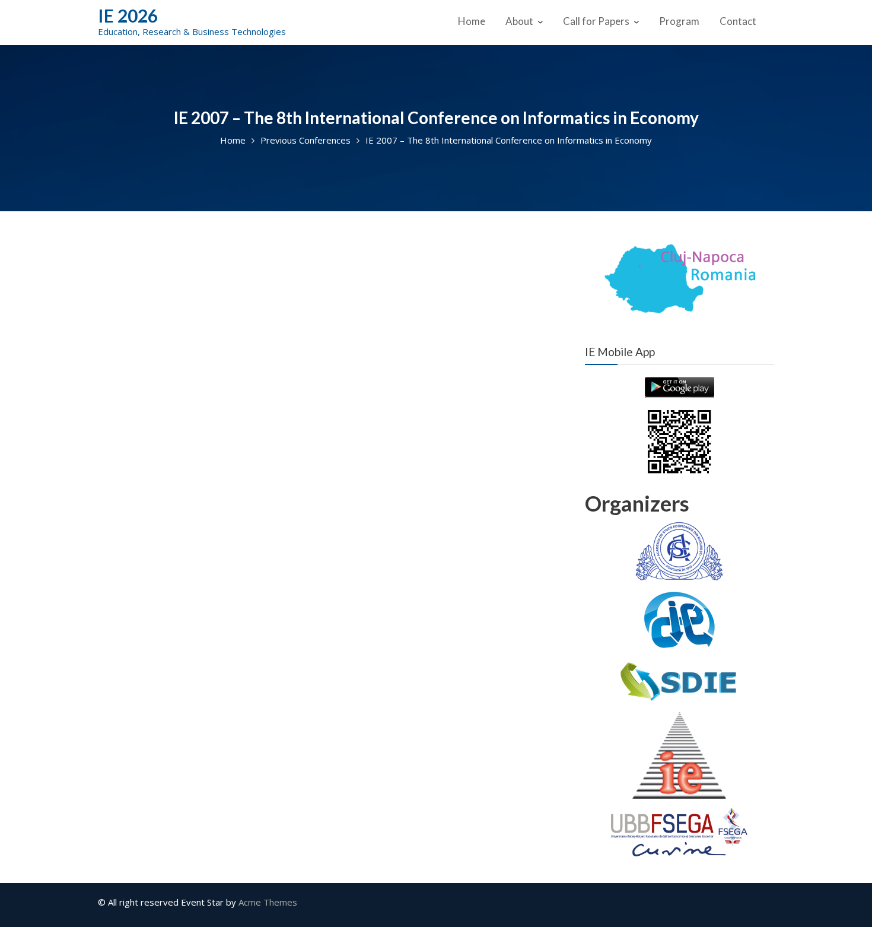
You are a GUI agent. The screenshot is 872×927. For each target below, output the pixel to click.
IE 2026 (128, 15)
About (519, 21)
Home (471, 21)
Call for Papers (596, 21)
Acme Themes (267, 902)
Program (679, 21)
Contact (738, 21)
